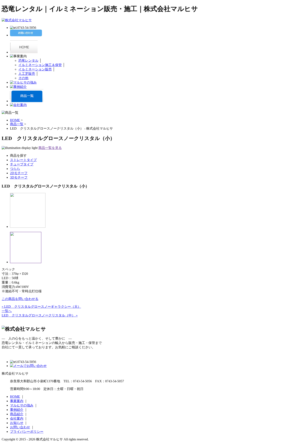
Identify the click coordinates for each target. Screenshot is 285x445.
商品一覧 (16, 124)
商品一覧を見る (50, 148)
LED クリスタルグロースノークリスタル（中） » (40, 315)
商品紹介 (16, 414)
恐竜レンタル (28, 60)
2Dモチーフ (19, 173)
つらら (15, 168)
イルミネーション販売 (35, 69)
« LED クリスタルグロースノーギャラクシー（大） (41, 306)
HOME (15, 120)
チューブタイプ (21, 164)
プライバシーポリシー (26, 431)
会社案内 (16, 418)
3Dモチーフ (19, 177)
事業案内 (16, 401)
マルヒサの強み (21, 405)
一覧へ (7, 311)
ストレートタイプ (23, 160)
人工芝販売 (26, 73)
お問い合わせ (20, 427)
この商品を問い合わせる (20, 299)
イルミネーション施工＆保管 (40, 65)
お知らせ (16, 423)
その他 (23, 78)
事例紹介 (16, 409)
